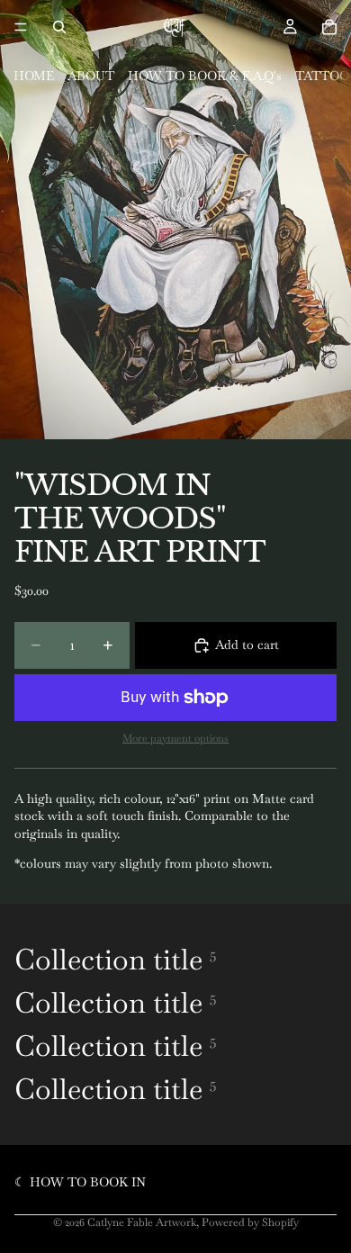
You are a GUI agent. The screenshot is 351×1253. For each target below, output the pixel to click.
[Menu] (20, 27)
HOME (34, 76)
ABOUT (91, 76)
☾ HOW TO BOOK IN (80, 1182)
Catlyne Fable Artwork (141, 1222)
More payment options (175, 737)
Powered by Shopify (250, 1222)
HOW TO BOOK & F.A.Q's (205, 76)
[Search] (59, 27)
